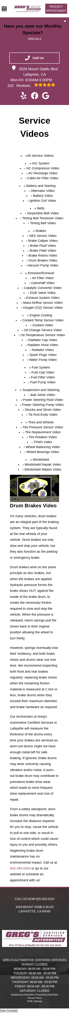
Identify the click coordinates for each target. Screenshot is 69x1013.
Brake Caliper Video (43, 241)
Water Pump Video (43, 360)
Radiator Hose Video (43, 345)
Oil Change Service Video (43, 330)
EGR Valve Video (43, 293)
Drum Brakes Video (43, 260)
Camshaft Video (43, 283)
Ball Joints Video (43, 395)
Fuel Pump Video (43, 382)
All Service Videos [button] (40, 155)
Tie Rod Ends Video (42, 414)
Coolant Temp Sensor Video (42, 320)
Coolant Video (42, 325)
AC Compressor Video (42, 168)
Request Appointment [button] (56, 8)
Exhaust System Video (42, 298)
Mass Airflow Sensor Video (43, 303)
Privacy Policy (35, 998)
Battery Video (43, 196)
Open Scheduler (8, 1010)
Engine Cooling (41, 315)
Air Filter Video (43, 278)
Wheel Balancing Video (43, 447)
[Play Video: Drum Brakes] (34, 485)
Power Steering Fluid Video (43, 400)
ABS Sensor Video (42, 236)
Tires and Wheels (41, 422)
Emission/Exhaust (41, 273)
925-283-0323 (20, 868)
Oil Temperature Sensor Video (43, 335)
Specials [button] (34, 38)
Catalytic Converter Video (43, 288)
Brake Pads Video (43, 250)
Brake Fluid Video (43, 245)
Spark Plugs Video (42, 355)
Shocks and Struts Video (43, 409)
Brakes (41, 231)
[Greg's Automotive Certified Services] (27, 8)
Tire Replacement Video (43, 432)
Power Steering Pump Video (43, 405)
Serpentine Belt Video (43, 213)
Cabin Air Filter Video (42, 178)
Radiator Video (43, 350)
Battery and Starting (41, 186)
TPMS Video (42, 442)
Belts (41, 208)
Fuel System (41, 367)
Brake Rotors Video (43, 255)
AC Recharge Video (42, 173)
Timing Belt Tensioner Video (42, 218)
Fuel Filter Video (43, 377)
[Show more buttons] (55, 499)
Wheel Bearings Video (42, 452)
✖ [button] (65, 21)
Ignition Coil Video (42, 200)
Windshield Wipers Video (42, 469)
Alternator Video (43, 191)
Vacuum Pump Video (42, 265)
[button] (23, 95)
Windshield (41, 459)
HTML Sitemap (34, 1001)
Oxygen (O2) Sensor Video (43, 307)
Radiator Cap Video (42, 340)
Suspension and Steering (40, 390)
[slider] (34, 499)
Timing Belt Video (43, 223)
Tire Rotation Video (43, 437)
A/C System (40, 163)
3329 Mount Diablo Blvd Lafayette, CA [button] (38, 71)
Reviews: (19, 86)
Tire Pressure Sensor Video (43, 427)
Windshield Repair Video (43, 464)
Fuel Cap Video (42, 372)
